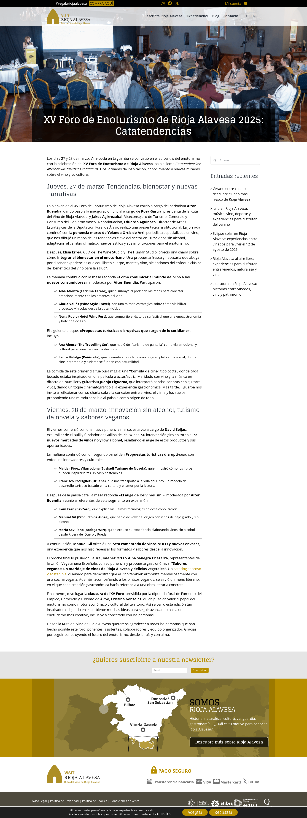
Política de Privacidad (64, 801)
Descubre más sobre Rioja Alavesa (229, 742)
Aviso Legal (39, 801)
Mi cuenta (233, 3)
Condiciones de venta (125, 801)
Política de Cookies (94, 801)
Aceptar (195, 812)
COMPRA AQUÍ (101, 3)
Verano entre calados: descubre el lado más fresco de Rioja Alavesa (231, 194)
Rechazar (223, 812)
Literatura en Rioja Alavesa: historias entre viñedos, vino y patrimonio (235, 289)
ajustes (164, 814)
